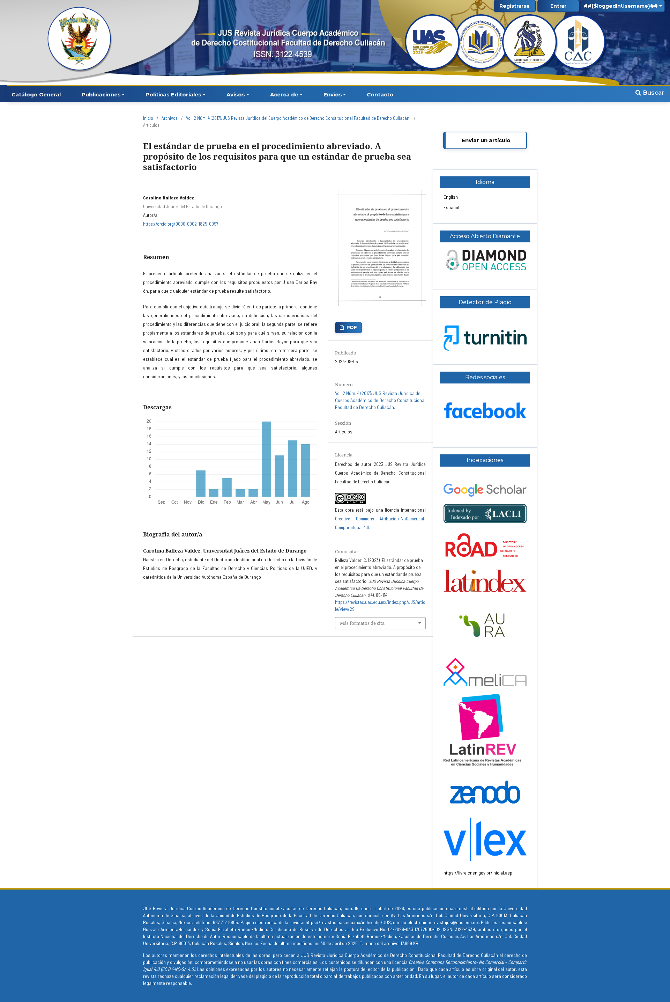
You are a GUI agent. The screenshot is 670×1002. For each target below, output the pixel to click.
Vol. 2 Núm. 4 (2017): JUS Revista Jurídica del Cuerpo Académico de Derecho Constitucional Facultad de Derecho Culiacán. (298, 118)
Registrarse (514, 6)
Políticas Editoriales (173, 94)
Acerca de (284, 94)
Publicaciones (101, 94)
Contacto (380, 94)
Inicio (148, 118)
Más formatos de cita (362, 623)
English (451, 197)
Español (451, 207)
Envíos (332, 94)
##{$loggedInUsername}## (621, 6)
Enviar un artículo (486, 140)
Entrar (558, 6)
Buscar (652, 92)
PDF (352, 327)
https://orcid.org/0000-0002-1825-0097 (180, 224)
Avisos (235, 94)
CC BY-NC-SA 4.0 (178, 969)
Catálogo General (36, 94)
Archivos (170, 118)
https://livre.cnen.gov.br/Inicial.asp (478, 873)
